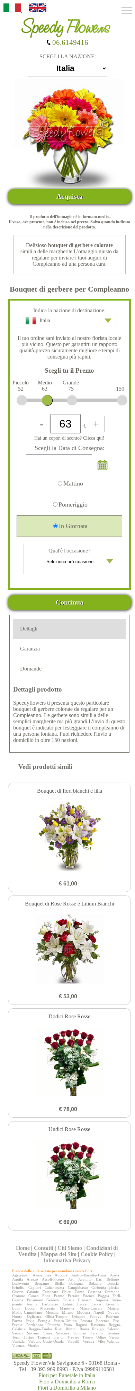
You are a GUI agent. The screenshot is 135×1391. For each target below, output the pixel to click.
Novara (113, 1312)
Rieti (58, 1329)
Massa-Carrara (91, 1308)
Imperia (102, 1300)
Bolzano (95, 1283)
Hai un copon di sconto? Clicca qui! (69, 438)
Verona (88, 1341)
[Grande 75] (72, 400)
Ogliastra (34, 1316)
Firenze (88, 1296)
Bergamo (42, 1283)
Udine (101, 1337)
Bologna (76, 1283)
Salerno (113, 1329)
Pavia (30, 1321)
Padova (95, 1316)
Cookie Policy (97, 1254)
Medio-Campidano (27, 1312)
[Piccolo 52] (22, 400)
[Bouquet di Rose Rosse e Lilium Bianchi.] (69, 949)
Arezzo (32, 1279)
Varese (114, 1337)
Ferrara (73, 1296)
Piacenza (102, 1321)
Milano (67, 1312)
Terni (16, 1337)
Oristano (79, 1316)
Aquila (17, 1279)
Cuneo (33, 1296)
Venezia (18, 1341)
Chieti (66, 1292)
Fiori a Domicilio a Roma (67, 1381)
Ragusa (81, 1325)
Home (23, 1248)
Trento (58, 1337)
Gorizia (68, 1300)
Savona (33, 1333)
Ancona (61, 1275)
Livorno (112, 1304)
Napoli (98, 1312)
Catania (33, 1292)
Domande (31, 669)
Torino (29, 1337)
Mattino (73, 483)
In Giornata (73, 525)
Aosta (114, 1275)
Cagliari (34, 1287)
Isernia (32, 1304)
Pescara (86, 1321)
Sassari (17, 1333)
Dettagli (28, 628)
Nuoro (17, 1316)
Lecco (96, 1304)
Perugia (44, 1321)
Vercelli (73, 1341)
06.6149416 (69, 42)
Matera (113, 1308)
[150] (122, 400)
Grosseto (85, 1300)
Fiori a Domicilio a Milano (67, 1388)
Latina (68, 1304)
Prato (68, 1325)
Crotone (18, 1296)
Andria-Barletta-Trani (88, 1275)
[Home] (67, 25)
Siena (47, 1333)
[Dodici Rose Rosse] (69, 1062)
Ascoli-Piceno (53, 1279)
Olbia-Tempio (56, 1316)
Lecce (82, 1304)
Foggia (103, 1296)
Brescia (113, 1283)
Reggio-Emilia (40, 1329)
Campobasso (78, 1287)
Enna (46, 1296)
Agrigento (20, 1275)
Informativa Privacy (67, 1260)
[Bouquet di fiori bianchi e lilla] (69, 837)
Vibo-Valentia (108, 1341)
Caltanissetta (54, 1287)
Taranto (97, 1333)
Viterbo (33, 1345)
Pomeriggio (73, 504)
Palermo (112, 1316)
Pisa (116, 1321)
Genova (52, 1300)
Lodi (16, 1308)
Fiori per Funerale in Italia (66, 1375)
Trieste (87, 1337)
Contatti (43, 1248)
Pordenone (35, 1325)
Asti (71, 1279)
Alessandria (42, 1275)
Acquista (69, 196)
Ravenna (98, 1325)
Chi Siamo (69, 1248)
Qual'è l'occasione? (69, 551)
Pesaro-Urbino (65, 1321)
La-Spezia (50, 1304)
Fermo (59, 1296)
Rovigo (98, 1329)
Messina (52, 1312)
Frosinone (35, 1300)
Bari (99, 1279)
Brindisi (18, 1287)
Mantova (67, 1308)
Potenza (53, 1325)
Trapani (43, 1337)
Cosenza (94, 1292)
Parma (17, 1321)
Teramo (113, 1333)
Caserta (18, 1292)
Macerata (47, 1308)
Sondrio (79, 1333)
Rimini (71, 1329)
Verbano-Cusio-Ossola (46, 1341)
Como (79, 1292)
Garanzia (30, 649)
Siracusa (62, 1333)
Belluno (113, 1279)
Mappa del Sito (58, 1254)
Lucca (30, 1308)
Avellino (85, 1279)
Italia (44, 320)
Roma (84, 1329)
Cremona (112, 1292)
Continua (69, 602)
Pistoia (17, 1325)
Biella (59, 1283)
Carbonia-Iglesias (105, 1287)
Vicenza (18, 1345)
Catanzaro (50, 1292)
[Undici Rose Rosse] (69, 1175)
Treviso (73, 1337)
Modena (83, 1312)
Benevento (20, 1283)
